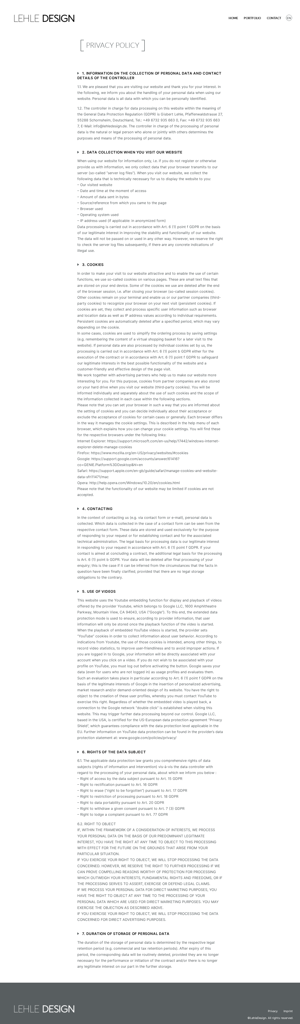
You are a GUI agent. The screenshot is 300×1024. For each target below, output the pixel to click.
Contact (274, 18)
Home (233, 18)
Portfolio (252, 18)
